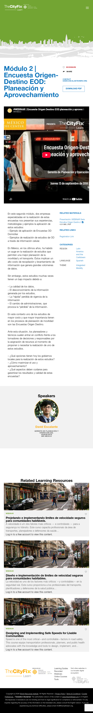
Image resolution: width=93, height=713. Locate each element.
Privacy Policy (60, 694)
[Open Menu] (87, 8)
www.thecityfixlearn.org (70, 697)
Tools (56, 680)
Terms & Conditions (73, 694)
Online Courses (60, 677)
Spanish (79, 261)
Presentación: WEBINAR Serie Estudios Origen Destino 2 (72, 222)
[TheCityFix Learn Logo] (20, 8)
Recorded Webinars (58, 672)
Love (64, 67)
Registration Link (67, 237)
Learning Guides (61, 669)
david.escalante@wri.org (75, 81)
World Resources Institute (29, 694)
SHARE (69, 72)
